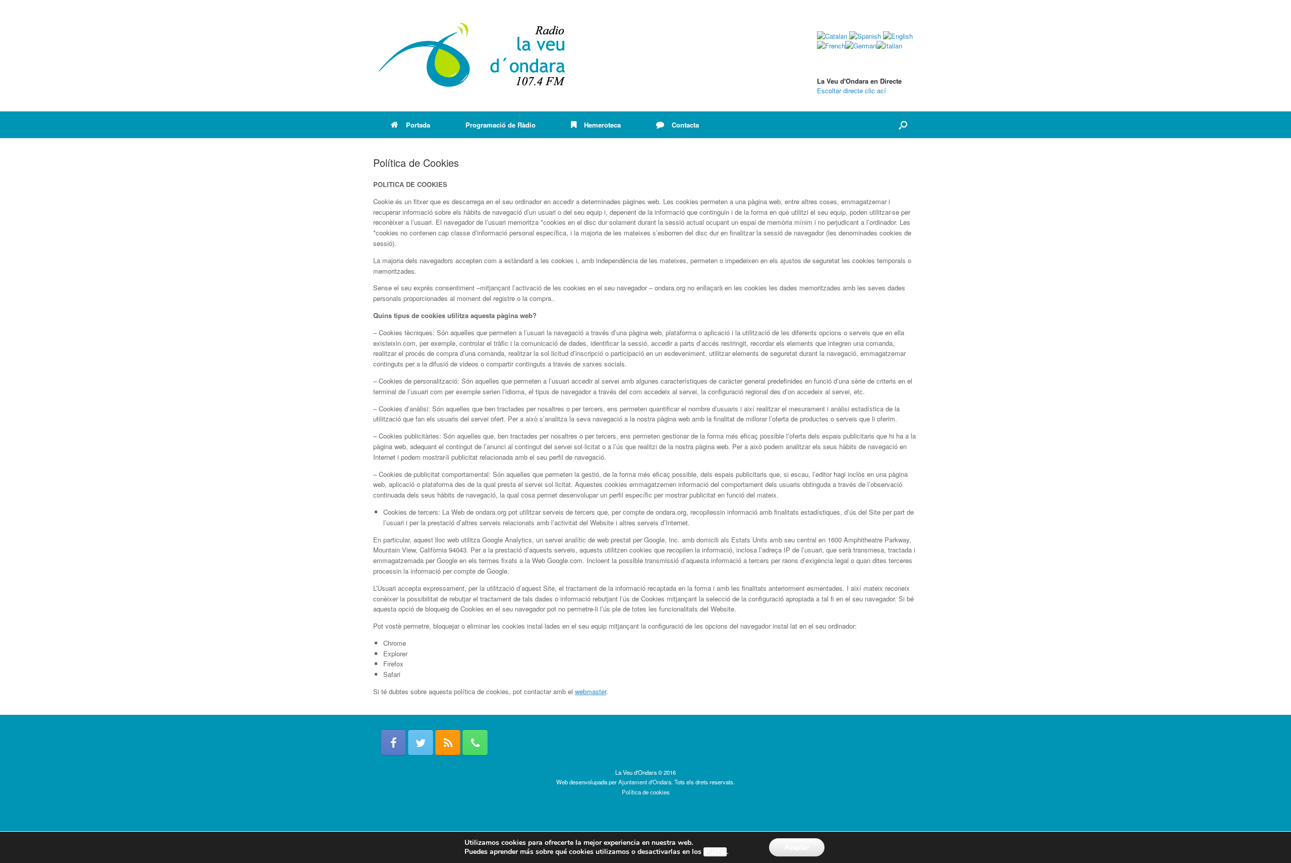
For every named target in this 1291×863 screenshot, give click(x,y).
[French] (831, 45)
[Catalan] (832, 36)
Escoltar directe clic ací (851, 90)
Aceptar (796, 847)
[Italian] (889, 45)
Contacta (685, 125)
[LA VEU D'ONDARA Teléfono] (475, 742)
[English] (898, 36)
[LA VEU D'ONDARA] (472, 56)
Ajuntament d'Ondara (644, 782)
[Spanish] (865, 36)
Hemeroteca (602, 125)
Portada (418, 125)
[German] (860, 45)
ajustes (715, 851)
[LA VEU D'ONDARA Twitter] (420, 742)
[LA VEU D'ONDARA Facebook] (393, 742)
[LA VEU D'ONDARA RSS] (447, 742)
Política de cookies (646, 792)
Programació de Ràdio (500, 125)
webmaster (590, 691)
